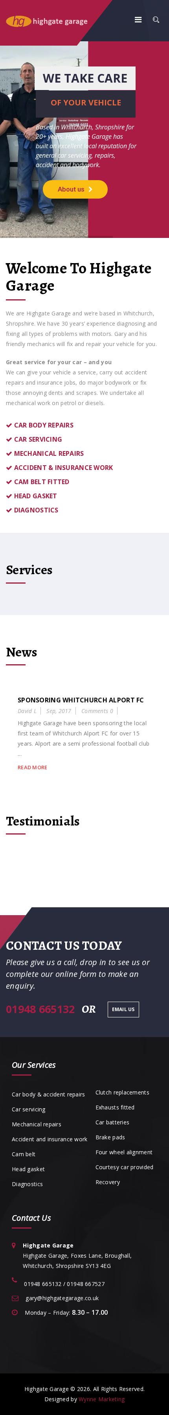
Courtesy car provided (125, 1167)
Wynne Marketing (102, 1399)
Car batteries (113, 1122)
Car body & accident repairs (48, 1094)
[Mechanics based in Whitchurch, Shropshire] (57, 20)
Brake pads (110, 1137)
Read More (33, 767)
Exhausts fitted (115, 1107)
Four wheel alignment (124, 1152)
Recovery (108, 1182)
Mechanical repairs (36, 1124)
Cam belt (23, 1154)
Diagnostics (27, 1184)
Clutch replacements (122, 1092)
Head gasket (28, 1169)
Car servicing (29, 1109)
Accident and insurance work (50, 1139)
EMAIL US (123, 1009)
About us (71, 189)
